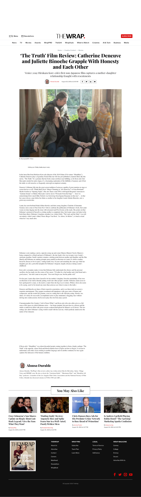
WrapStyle (69, 43)
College (115, 449)
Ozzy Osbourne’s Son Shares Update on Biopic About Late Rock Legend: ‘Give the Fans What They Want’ (22, 420)
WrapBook (54, 468)
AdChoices (96, 453)
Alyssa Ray (13, 427)
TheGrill (58, 43)
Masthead (54, 460)
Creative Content (70, 50)
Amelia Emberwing (47, 427)
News (14, 43)
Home (60, 50)
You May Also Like (70, 390)
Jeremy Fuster (78, 425)
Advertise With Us (119, 460)
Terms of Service (98, 445)
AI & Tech (106, 43)
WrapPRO (48, 43)
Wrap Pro (76, 442)
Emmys (115, 453)
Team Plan (75, 449)
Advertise (54, 449)
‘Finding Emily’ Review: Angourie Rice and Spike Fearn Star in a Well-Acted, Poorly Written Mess (53, 420)
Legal (95, 442)
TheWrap (55, 442)
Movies (28, 43)
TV (21, 43)
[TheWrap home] (70, 36)
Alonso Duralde (54, 81)
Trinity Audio (38, 167)
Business (117, 43)
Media (126, 43)
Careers (53, 456)
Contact (53, 453)
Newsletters (29, 36)
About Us (54, 445)
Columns (95, 43)
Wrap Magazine (120, 442)
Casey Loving (109, 425)
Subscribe (127, 36)
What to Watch (83, 43)
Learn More (75, 453)
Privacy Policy (97, 449)
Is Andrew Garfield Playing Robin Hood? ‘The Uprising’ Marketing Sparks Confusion (118, 419)
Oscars (115, 456)
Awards (38, 43)
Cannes (115, 445)
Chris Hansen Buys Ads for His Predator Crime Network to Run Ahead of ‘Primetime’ (86, 419)
